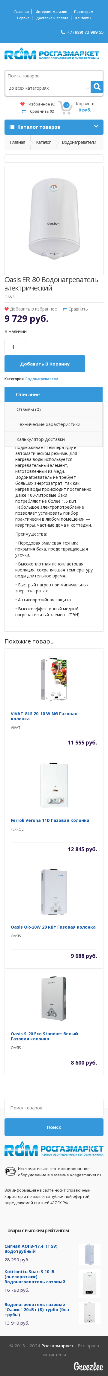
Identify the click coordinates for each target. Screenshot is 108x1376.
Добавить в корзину (45, 364)
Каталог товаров (38, 127)
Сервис (23, 18)
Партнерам (83, 11)
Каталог (43, 142)
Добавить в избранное (33, 309)
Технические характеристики (48, 424)
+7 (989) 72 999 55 (85, 32)
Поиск (54, 1127)
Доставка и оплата (52, 18)
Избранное (41, 104)
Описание (28, 394)
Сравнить (41, 111)
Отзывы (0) (28, 409)
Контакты (83, 18)
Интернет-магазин (51, 11)
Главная (21, 11)
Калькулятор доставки (40, 439)
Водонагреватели (42, 378)
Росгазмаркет (57, 1346)
